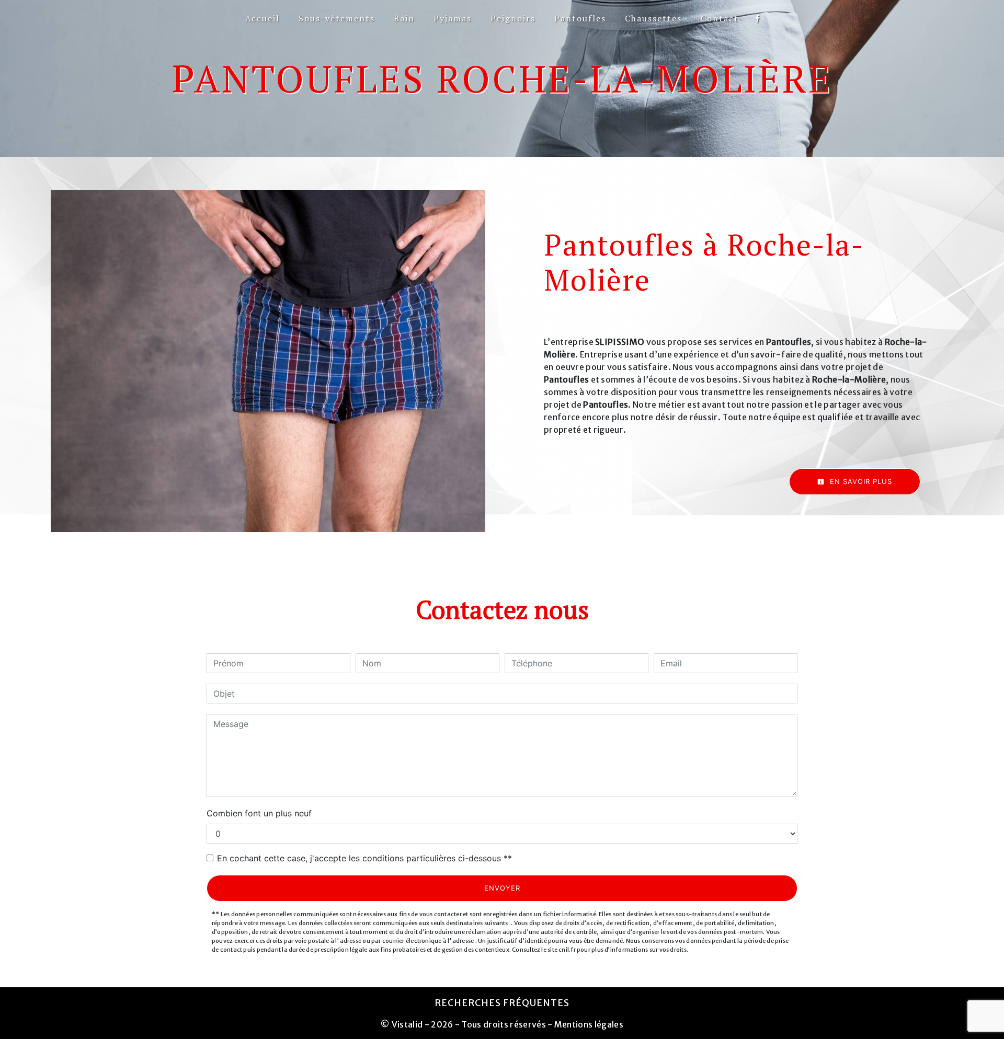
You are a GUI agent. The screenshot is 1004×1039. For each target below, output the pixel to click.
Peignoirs (512, 18)
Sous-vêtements (337, 18)
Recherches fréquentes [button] (502, 1003)
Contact (720, 18)
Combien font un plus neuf (259, 813)
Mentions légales (588, 1024)
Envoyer (502, 888)
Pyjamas (452, 18)
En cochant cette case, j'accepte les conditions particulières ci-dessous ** (364, 858)
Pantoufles (580, 18)
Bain (404, 18)
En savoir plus (859, 481)
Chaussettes (653, 18)
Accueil (262, 18)
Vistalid (407, 1024)
